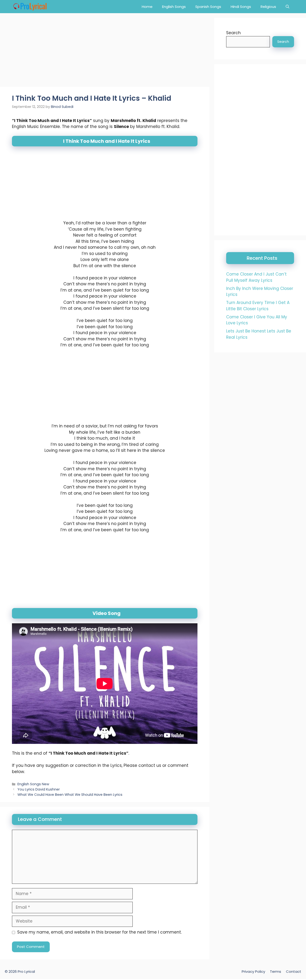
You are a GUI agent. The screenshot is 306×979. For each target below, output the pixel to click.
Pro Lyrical (26, 971)
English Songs (174, 6)
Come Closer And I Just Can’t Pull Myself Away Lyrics (256, 277)
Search (233, 33)
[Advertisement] (104, 51)
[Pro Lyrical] (30, 6)
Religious (268, 6)
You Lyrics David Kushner (38, 789)
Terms (275, 971)
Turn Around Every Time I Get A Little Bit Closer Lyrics (258, 306)
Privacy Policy (253, 971)
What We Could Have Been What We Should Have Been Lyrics (69, 794)
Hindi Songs (241, 6)
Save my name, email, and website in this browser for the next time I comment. (99, 932)
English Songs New (33, 784)
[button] (287, 6)
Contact (293, 971)
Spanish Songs (208, 6)
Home (147, 6)
